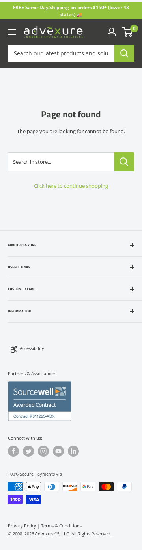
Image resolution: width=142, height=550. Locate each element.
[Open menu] (12, 32)
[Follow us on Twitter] (28, 451)
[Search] (124, 53)
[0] (128, 32)
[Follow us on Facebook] (13, 451)
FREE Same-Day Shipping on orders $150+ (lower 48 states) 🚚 (71, 11)
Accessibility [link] (32, 348)
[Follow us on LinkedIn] (73, 451)
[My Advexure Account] (112, 32)
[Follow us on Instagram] (43, 451)
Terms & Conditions (61, 526)
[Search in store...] (124, 161)
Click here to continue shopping (71, 185)
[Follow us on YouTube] (58, 451)
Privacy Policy (22, 526)
